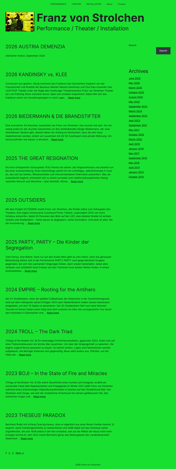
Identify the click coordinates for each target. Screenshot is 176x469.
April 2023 (134, 120)
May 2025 (134, 101)
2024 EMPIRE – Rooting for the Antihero (50, 289)
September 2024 (138, 106)
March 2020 (135, 139)
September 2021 (138, 125)
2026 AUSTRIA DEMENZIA (35, 46)
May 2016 (134, 162)
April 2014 (134, 167)
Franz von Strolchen (90, 17)
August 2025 (136, 97)
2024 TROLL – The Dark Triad (39, 331)
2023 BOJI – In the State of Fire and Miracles (56, 373)
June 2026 (135, 78)
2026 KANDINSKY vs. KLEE (36, 74)
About (109, 4)
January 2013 (136, 172)
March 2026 (135, 87)
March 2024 (135, 111)
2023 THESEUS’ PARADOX (35, 415)
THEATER (76, 4)
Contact (121, 4)
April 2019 (134, 144)
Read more (74, 97)
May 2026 (134, 83)
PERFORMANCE (58, 4)
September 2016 (138, 158)
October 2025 (136, 92)
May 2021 (134, 130)
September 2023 (138, 116)
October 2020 (136, 134)
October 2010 (136, 177)
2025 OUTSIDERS (26, 200)
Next (20, 453)
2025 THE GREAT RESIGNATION (42, 158)
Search (132, 45)
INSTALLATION (93, 4)
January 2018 (136, 148)
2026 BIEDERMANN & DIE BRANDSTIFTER (53, 116)
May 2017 (134, 153)
